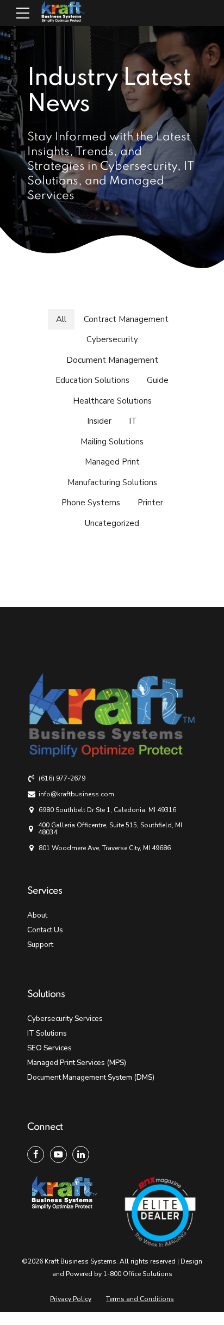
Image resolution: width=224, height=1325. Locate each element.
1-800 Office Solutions (137, 1274)
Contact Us (45, 930)
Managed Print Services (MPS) (76, 1062)
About (37, 915)
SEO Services (49, 1048)
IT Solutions (47, 1033)
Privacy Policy (70, 1299)
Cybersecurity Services (65, 1018)
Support (40, 944)
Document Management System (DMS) (90, 1077)
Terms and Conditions (140, 1299)
